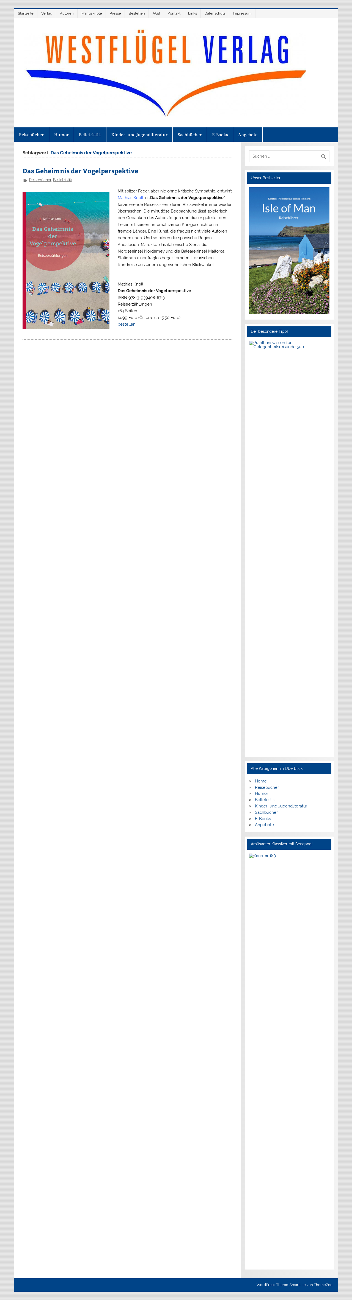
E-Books (220, 134)
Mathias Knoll (130, 197)
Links (192, 13)
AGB (156, 13)
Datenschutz (215, 13)
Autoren (67, 13)
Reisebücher (31, 134)
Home (261, 781)
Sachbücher (190, 134)
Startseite (26, 13)
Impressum (242, 13)
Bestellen (137, 13)
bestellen (127, 324)
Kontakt (174, 13)
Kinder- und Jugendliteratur (139, 134)
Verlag (46, 13)
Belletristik (90, 134)
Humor (61, 134)
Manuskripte (91, 13)
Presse (115, 13)
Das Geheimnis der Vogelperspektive (80, 170)
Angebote (247, 134)
